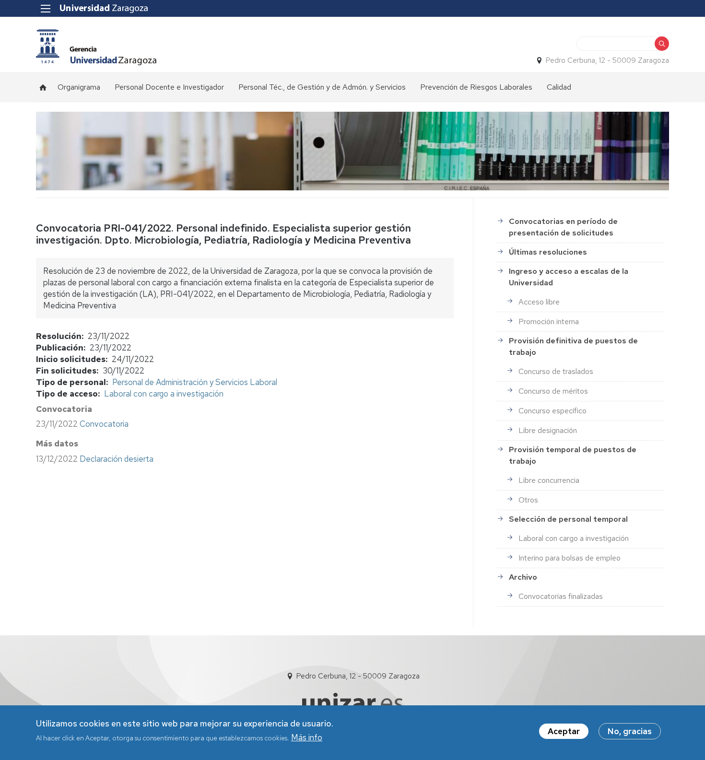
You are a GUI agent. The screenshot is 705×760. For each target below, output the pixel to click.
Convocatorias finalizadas (560, 596)
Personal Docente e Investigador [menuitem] (169, 87)
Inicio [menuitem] (43, 87)
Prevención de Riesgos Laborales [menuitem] (476, 87)
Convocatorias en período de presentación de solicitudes (563, 227)
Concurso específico (552, 411)
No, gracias (630, 731)
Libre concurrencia (548, 480)
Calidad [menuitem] (559, 87)
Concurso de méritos (553, 391)
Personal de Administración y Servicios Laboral (194, 382)
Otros (528, 500)
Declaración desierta (116, 459)
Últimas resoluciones (548, 252)
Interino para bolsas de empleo (569, 558)
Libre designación (547, 430)
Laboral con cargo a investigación (163, 393)
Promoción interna (548, 321)
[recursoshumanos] (96, 47)
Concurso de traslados (555, 371)
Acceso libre (539, 302)
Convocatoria (104, 424)
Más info (306, 737)
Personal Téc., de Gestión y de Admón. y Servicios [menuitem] (322, 87)
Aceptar (564, 731)
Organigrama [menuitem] (79, 87)
